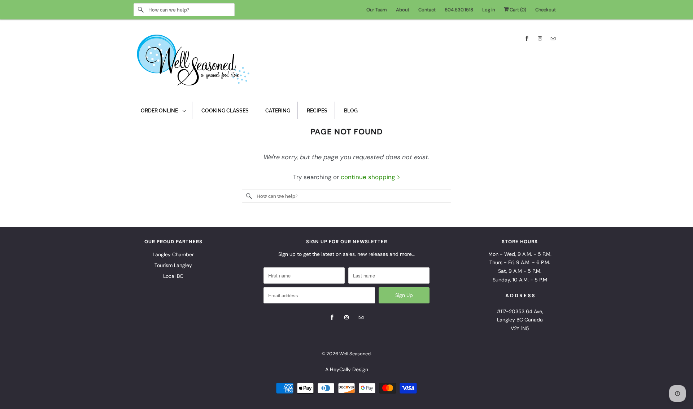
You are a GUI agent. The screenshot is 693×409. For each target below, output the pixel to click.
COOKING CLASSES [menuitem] (225, 111)
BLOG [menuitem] (351, 111)
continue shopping (369, 177)
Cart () (517, 9)
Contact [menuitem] (427, 9)
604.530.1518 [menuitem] (459, 9)
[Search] (141, 9)
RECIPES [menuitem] (317, 111)
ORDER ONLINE (160, 111)
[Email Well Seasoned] (553, 38)
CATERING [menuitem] (277, 111)
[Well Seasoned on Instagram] (540, 38)
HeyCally (340, 369)
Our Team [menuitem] (376, 9)
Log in (488, 9)
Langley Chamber (173, 254)
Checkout (545, 9)
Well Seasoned (355, 354)
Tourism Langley (173, 265)
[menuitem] (163, 110)
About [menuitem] (402, 9)
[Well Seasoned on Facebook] (527, 38)
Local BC (173, 276)
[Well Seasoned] (346, 62)
